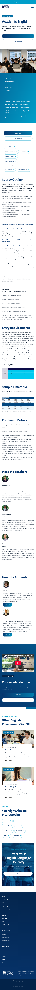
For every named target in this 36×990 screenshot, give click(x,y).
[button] (32, 7)
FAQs (3, 962)
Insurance (4, 956)
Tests (3, 921)
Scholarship (4, 953)
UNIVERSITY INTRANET (18, 986)
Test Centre (4, 918)
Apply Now (18, 36)
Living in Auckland (6, 940)
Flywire (3, 959)
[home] (8, 7)
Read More (7, 604)
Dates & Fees (5, 950)
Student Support (6, 937)
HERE (25, 343)
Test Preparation (6, 925)
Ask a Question (18, 41)
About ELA (4, 934)
